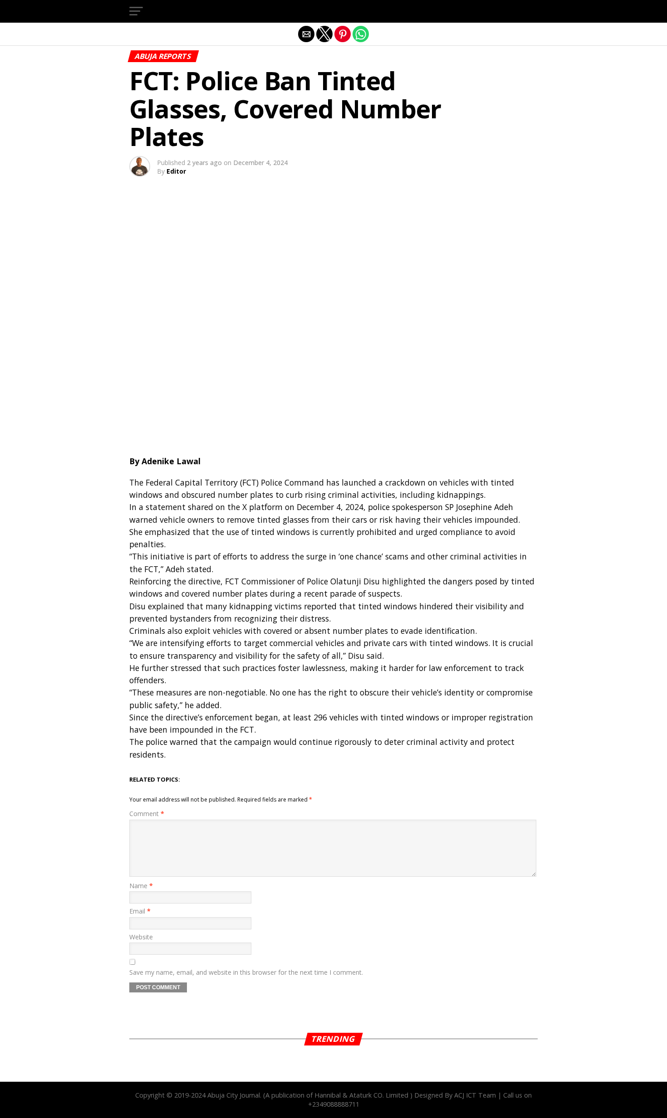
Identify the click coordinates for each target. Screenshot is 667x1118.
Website (141, 936)
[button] (136, 11)
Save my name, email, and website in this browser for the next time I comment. (246, 972)
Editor (176, 171)
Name (141, 885)
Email (140, 911)
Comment (146, 813)
